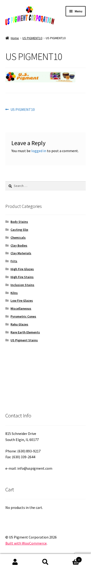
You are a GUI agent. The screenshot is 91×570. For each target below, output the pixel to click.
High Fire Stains (22, 277)
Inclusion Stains (22, 285)
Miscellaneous (20, 308)
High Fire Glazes (22, 269)
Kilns (14, 293)
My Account (15, 562)
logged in (38, 150)
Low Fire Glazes (21, 300)
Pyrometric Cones (23, 316)
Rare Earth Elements (25, 332)
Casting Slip (19, 229)
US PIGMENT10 (32, 38)
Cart (70, 558)
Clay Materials (20, 253)
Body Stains (19, 222)
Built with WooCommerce (26, 543)
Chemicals (18, 237)
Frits (13, 261)
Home (15, 38)
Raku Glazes (19, 324)
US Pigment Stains (24, 340)
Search (45, 562)
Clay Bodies (18, 245)
